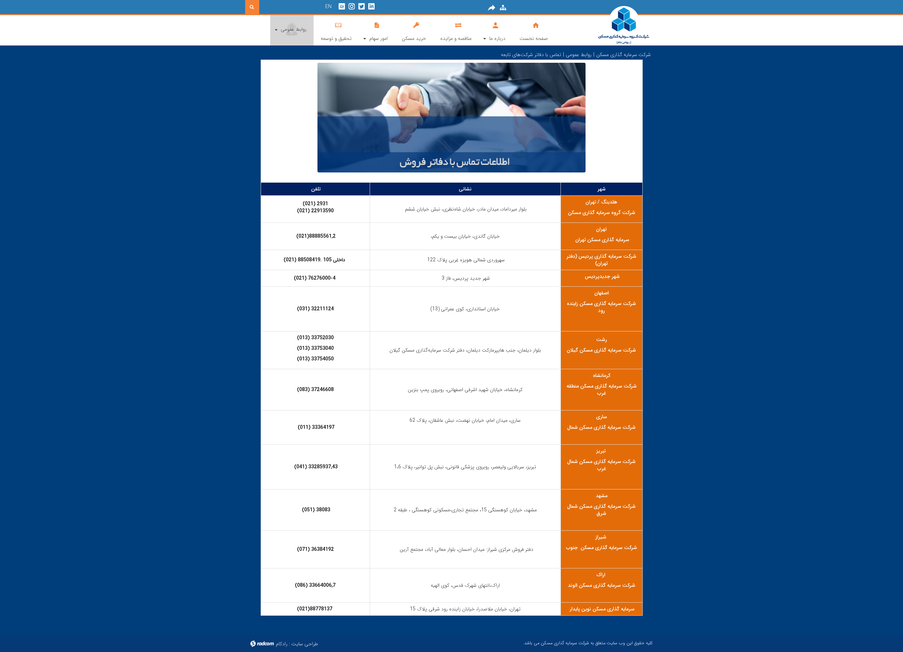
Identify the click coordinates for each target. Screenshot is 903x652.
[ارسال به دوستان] (492, 8)
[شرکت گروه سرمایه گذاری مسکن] (606, 25)
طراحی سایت (304, 644)
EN (328, 7)
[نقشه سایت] (503, 7)
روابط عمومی (579, 55)
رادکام (281, 644)
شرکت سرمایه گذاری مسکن (623, 55)
